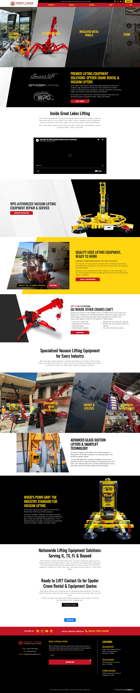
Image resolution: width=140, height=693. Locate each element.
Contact (128, 1)
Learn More (13, 48)
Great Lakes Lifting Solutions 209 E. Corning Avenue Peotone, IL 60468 (111, 651)
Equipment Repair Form (21, 213)
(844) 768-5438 (98, 631)
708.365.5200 (31, 651)
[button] (51, 5)
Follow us (70, 620)
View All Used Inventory (88, 279)
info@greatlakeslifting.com (32, 654)
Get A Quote (80, 101)
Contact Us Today (70, 605)
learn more (53, 285)
